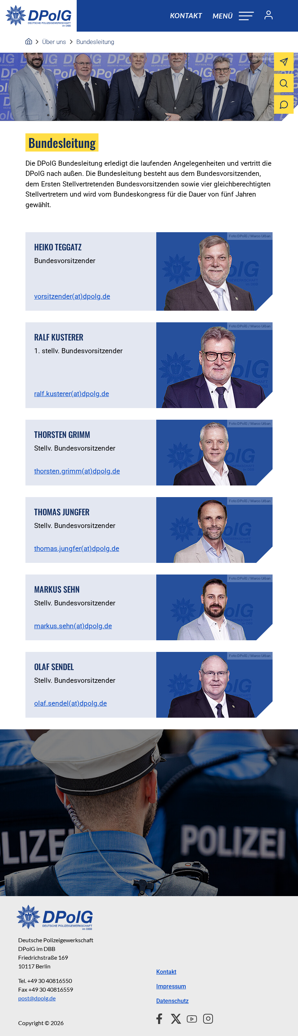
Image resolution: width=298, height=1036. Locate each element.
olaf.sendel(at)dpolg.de (70, 703)
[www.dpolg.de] (28, 41)
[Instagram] (205, 1017)
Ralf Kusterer (58, 337)
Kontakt (186, 15)
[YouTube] (189, 1017)
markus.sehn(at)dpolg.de (73, 626)
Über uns (54, 41)
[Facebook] (160, 1017)
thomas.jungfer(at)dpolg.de (76, 548)
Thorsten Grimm (62, 434)
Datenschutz (172, 1000)
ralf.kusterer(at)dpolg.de (71, 394)
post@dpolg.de (37, 998)
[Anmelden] (266, 16)
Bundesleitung (95, 41)
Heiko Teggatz (57, 247)
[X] (173, 1017)
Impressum (171, 986)
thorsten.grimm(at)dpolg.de (77, 471)
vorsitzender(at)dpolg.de (72, 296)
